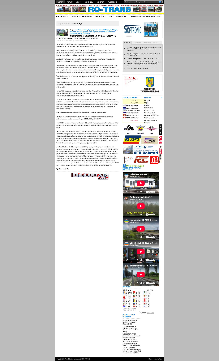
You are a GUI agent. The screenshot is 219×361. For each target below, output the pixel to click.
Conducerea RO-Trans (151, 115)
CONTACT (100, 2)
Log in (146, 103)
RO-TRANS (100, 17)
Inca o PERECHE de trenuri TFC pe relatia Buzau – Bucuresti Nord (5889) (130, 329)
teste (80, 33)
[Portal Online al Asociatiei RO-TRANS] (77, 9)
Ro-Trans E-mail (149, 113)
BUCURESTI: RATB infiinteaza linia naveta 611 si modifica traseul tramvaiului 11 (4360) (131, 336)
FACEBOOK (112, 2)
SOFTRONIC (121, 17)
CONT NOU (89, 2)
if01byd (73, 32)
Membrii (147, 105)
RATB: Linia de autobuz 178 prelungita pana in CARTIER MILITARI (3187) (131, 343)
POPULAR (127, 42)
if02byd (79, 32)
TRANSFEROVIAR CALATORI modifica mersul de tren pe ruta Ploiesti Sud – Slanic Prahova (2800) (132, 350)
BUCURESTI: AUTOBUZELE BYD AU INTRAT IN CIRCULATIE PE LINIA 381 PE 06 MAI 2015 (86, 37)
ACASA (60, 2)
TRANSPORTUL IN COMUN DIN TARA (145, 17)
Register (147, 100)
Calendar (147, 123)
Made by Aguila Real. (156, 359)
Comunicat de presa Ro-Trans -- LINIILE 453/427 (143, 59)
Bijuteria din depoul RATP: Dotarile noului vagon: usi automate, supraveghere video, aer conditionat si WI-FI (144, 63)
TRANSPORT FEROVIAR (81, 17)
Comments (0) (64, 169)
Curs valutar (134, 120)
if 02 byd (113, 30)
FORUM (70, 2)
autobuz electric (81, 30)
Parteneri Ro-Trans (150, 120)
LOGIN (78, 2)
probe (85, 32)
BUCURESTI (62, 17)
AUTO (110, 17)
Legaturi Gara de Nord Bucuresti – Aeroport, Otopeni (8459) (130, 322)
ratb (90, 32)
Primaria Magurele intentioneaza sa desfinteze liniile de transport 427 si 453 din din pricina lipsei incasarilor (144, 48)
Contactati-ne (148, 108)
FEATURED (146, 42)
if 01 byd (106, 30)
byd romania (97, 30)
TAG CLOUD (157, 42)
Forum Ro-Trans (149, 110)
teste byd (86, 33)
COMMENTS (137, 42)
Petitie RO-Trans (149, 118)
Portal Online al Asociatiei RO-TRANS (77, 359)
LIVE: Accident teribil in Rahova (137, 68)
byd (89, 30)
